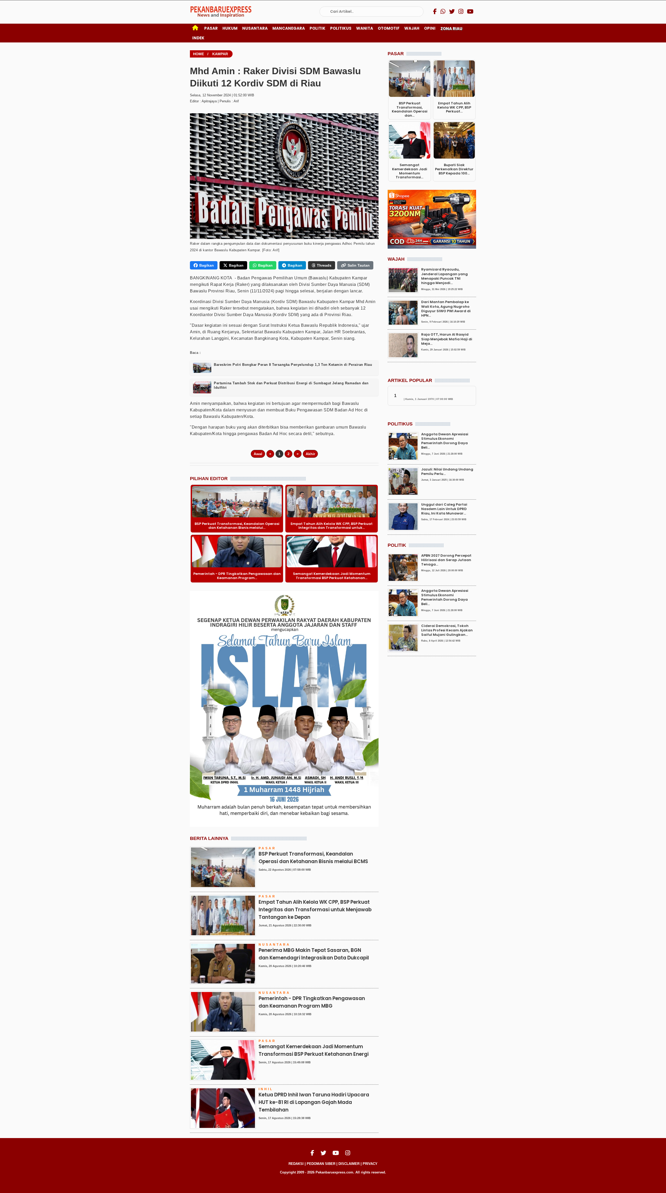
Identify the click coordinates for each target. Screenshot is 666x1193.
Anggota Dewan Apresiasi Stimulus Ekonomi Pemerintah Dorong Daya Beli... (444, 441)
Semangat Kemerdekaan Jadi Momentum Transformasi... (409, 171)
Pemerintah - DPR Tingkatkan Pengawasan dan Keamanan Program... (237, 575)
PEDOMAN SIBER (321, 1164)
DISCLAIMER (349, 1164)
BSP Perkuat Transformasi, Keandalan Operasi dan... (409, 109)
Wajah (411, 28)
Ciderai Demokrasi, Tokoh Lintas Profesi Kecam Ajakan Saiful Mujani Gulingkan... (447, 630)
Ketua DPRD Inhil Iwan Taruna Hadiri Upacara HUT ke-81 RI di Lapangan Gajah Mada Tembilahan (314, 1102)
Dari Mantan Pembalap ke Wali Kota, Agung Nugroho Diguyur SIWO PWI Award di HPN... (446, 309)
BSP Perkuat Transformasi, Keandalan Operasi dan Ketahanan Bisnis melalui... (237, 525)
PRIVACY (370, 1164)
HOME (198, 54)
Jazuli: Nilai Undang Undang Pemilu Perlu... (447, 471)
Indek (198, 38)
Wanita (364, 28)
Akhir (310, 454)
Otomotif (389, 28)
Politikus (340, 28)
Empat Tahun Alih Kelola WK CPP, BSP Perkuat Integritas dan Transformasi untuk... (332, 525)
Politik (317, 28)
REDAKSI (296, 1164)
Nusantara (255, 28)
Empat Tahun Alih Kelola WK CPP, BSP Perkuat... (454, 107)
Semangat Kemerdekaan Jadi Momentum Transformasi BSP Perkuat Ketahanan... (331, 575)
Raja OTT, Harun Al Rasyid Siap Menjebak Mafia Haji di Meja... (446, 339)
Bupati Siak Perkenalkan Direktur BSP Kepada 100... (454, 168)
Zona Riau (451, 28)
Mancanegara (288, 28)
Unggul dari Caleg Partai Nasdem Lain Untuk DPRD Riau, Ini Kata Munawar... (444, 509)
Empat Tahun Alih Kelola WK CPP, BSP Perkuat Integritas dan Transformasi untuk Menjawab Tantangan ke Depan (315, 910)
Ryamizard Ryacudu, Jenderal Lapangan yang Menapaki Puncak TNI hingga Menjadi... (444, 276)
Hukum (230, 28)
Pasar (211, 28)
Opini (430, 28)
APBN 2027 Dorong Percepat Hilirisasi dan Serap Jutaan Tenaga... (446, 560)
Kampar (220, 54)
